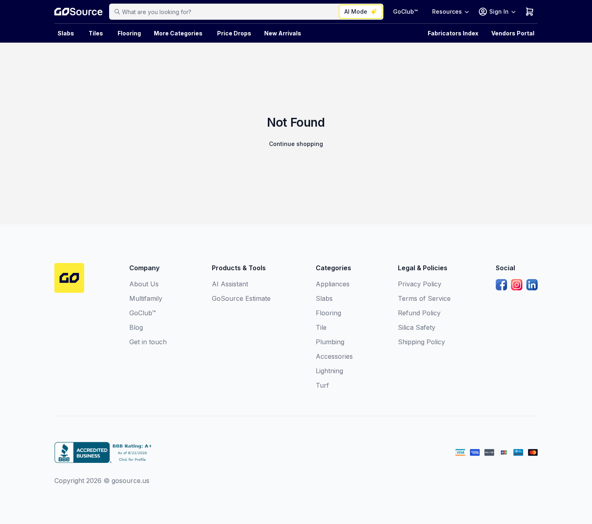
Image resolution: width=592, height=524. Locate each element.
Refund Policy (419, 313)
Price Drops (234, 33)
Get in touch (148, 342)
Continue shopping (296, 143)
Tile (321, 327)
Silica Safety (416, 327)
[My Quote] (530, 12)
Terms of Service (424, 298)
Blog (136, 327)
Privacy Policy (419, 284)
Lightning (329, 371)
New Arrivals (282, 33)
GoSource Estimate (241, 298)
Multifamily (145, 298)
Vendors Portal (512, 33)
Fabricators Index (453, 33)
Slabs (324, 298)
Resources (447, 11)
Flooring (129, 33)
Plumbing (330, 342)
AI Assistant (230, 284)
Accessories (334, 356)
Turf (322, 385)
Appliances (333, 284)
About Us (144, 284)
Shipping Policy (421, 342)
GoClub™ (405, 11)
